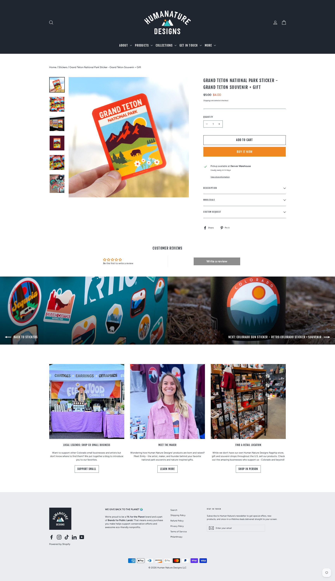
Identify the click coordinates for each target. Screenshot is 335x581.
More (209, 45)
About (124, 45)
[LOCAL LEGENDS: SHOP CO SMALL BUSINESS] (86, 401)
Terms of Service (178, 531)
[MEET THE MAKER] (167, 401)
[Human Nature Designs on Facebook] (51, 537)
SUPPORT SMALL (86, 469)
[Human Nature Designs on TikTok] (66, 537)
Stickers (62, 67)
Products (142, 45)
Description (210, 188)
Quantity (208, 117)
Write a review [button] (216, 261)
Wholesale (209, 200)
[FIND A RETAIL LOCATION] (248, 401)
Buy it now (244, 152)
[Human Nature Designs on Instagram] (59, 537)
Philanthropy (176, 536)
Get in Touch (189, 45)
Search (173, 510)
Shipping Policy (178, 515)
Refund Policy (177, 520)
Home (52, 67)
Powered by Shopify (59, 544)
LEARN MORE (167, 469)
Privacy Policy (177, 526)
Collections (165, 45)
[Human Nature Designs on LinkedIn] (74, 537)
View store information (220, 177)
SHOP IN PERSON (248, 469)
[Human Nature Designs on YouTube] (81, 537)
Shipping (206, 100)
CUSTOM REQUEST (212, 212)
